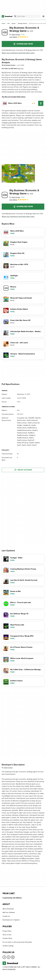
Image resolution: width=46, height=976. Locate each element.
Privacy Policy (7, 931)
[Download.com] (7, 16)
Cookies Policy (7, 938)
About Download (8, 909)
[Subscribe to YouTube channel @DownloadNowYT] (13, 957)
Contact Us (6, 916)
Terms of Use (7, 935)
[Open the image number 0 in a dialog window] (18, 173)
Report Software (25, 470)
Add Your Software (9, 912)
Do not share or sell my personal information (17, 942)
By (14, 34)
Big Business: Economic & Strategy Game (24, 29)
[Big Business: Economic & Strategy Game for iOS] (5, 32)
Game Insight (8, 768)
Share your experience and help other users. (18, 53)
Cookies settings (8, 946)
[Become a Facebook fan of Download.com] (4, 957)
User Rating (13, 37)
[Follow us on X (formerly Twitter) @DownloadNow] (8, 957)
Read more (20, 68)
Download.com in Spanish (11, 920)
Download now (25, 44)
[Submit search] (15, 16)
